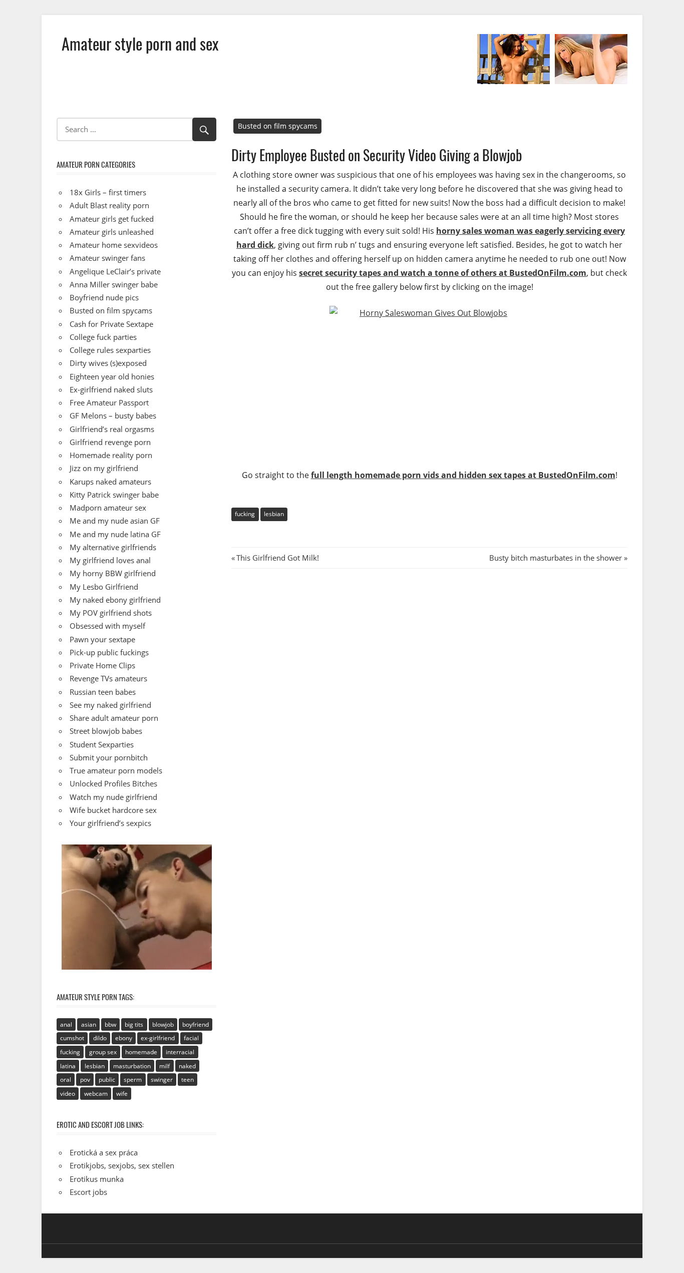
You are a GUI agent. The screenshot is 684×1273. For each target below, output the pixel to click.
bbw (110, 1024)
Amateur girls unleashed (112, 232)
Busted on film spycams (277, 126)
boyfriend (195, 1024)
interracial (180, 1052)
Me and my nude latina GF (115, 534)
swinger (162, 1079)
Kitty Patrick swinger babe (114, 495)
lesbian (274, 514)
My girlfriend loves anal (110, 560)
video (67, 1093)
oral (65, 1079)
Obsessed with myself (107, 626)
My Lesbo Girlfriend (104, 587)
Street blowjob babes (106, 731)
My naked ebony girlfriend (115, 600)
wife (122, 1093)
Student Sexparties (102, 744)
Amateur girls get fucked (112, 219)
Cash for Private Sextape (111, 324)
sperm (133, 1079)
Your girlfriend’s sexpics (110, 823)
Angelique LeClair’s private (115, 271)
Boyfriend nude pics (104, 297)
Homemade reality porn (111, 455)
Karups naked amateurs (110, 482)
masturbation (132, 1066)
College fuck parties (103, 337)
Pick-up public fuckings (109, 652)
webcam (96, 1093)
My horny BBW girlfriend (113, 573)
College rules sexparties (110, 350)
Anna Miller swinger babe (114, 284)
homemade (141, 1052)
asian (88, 1024)
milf (164, 1066)
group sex (103, 1052)
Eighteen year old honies (112, 376)
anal (66, 1024)
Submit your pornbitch (109, 757)
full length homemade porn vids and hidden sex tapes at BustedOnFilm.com (463, 475)
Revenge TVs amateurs (108, 678)
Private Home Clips (102, 665)
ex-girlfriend (158, 1038)
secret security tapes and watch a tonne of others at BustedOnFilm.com (442, 272)
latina (68, 1066)
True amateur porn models (116, 770)
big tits (134, 1024)
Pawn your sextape (102, 639)
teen (187, 1079)
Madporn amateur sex (108, 508)
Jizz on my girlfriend (104, 468)
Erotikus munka (97, 1179)
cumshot (72, 1038)
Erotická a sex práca (104, 1152)
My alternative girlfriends (113, 547)
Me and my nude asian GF (115, 521)
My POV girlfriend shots (111, 613)
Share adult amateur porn (114, 718)
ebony (123, 1038)
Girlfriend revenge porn (110, 442)
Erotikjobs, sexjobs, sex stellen (122, 1165)
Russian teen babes (103, 692)
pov (85, 1079)
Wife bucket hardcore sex (113, 810)
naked (187, 1066)
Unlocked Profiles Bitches (113, 783)
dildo (100, 1038)
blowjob (163, 1024)
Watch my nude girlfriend (113, 797)
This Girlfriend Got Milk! (277, 558)
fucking (245, 514)
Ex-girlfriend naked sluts (111, 389)
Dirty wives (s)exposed (108, 363)
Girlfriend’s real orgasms (112, 429)
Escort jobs (88, 1192)
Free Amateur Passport (109, 402)
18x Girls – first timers (108, 192)
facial (191, 1038)
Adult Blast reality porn (109, 205)
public (107, 1079)
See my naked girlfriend (110, 705)
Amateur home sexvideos (114, 245)
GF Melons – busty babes (113, 415)
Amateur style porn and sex (140, 43)
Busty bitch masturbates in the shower (555, 558)
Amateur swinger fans (107, 258)
